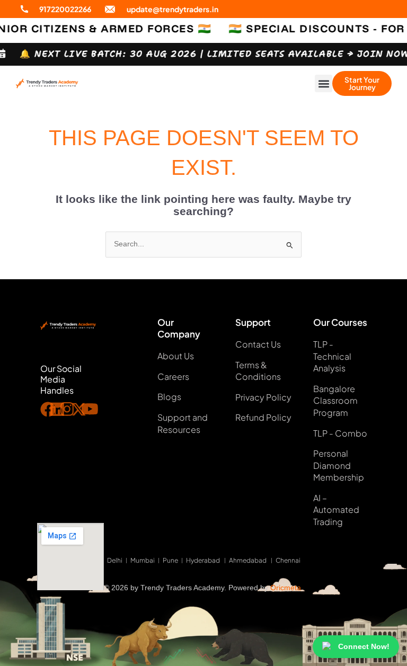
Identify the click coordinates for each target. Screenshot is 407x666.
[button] (323, 83)
